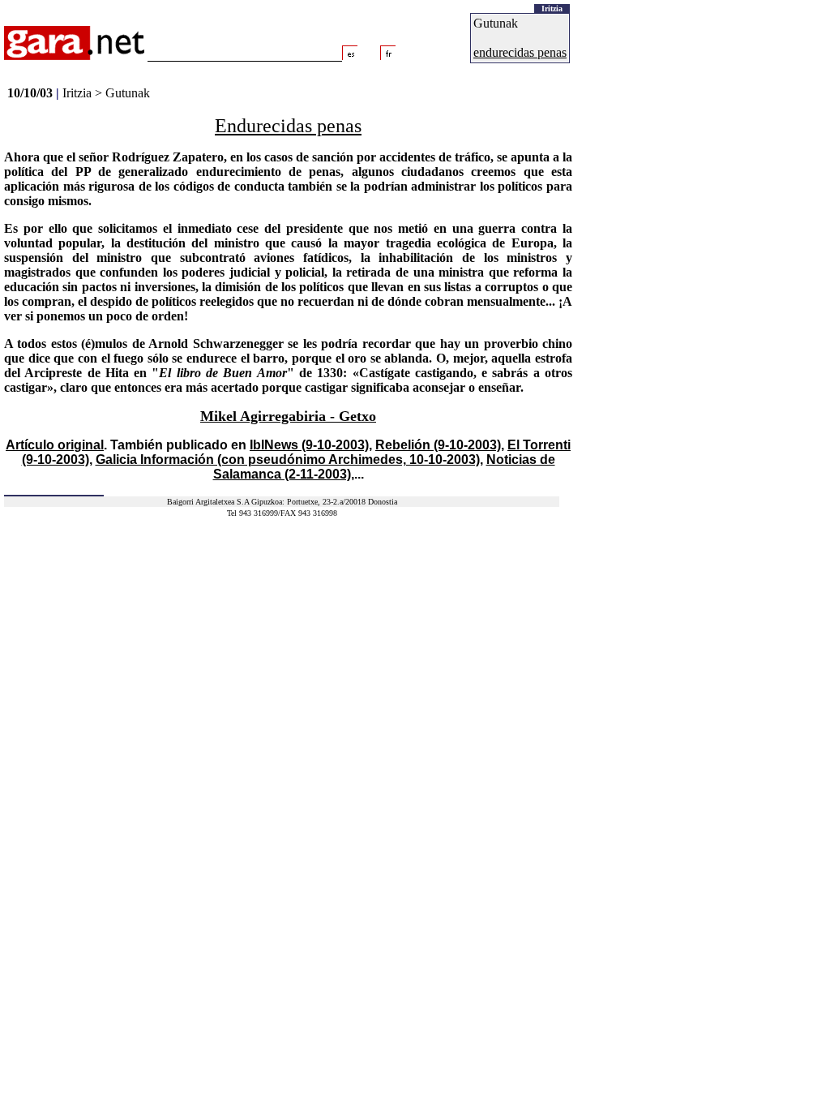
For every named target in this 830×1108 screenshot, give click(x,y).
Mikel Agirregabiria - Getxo (288, 416)
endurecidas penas (520, 52)
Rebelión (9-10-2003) (438, 445)
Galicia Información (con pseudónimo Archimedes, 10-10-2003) (288, 459)
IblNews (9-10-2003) (309, 445)
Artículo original (55, 445)
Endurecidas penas (288, 125)
